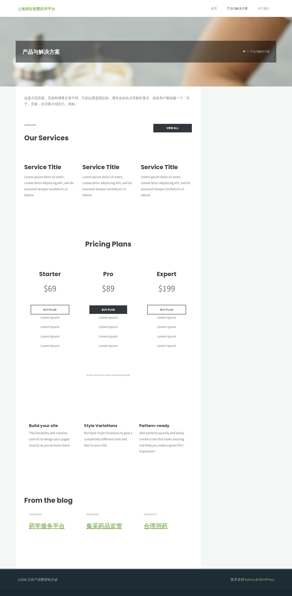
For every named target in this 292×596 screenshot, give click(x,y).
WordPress (266, 579)
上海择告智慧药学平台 (36, 8)
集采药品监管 (104, 526)
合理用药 (156, 526)
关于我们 (264, 8)
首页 (214, 8)
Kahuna (249, 579)
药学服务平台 (47, 526)
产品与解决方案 (237, 8)
